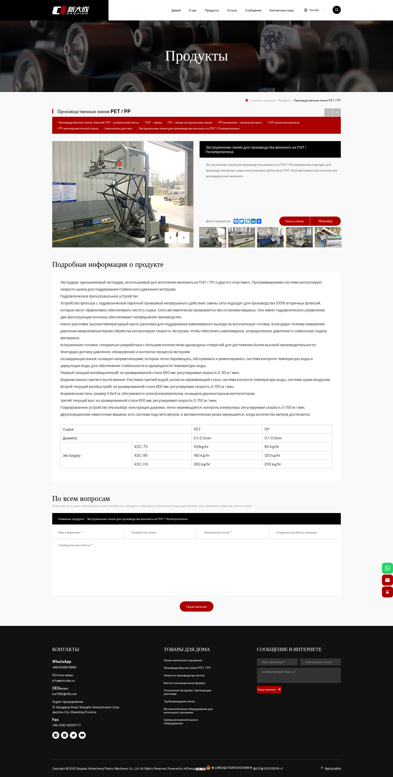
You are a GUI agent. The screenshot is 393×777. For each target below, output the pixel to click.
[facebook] (55, 735)
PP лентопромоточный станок (78, 128)
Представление (196, 606)
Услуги (232, 10)
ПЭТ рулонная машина (283, 122)
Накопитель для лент (119, 128)
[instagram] (64, 735)
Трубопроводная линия (179, 701)
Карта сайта (333, 768)
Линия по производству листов (184, 675)
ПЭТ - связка (153, 122)
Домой (176, 10)
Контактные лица (282, 10)
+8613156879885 (64, 667)
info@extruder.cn (63, 680)
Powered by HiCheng (181, 768)
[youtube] (82, 735)
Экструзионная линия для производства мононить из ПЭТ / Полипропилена (189, 128)
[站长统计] (200, 768)
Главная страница (262, 100)
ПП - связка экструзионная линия (190, 122)
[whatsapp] (387, 568)
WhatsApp (325, 221)
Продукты (212, 10)
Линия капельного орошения (183, 660)
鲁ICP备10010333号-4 (268, 768)
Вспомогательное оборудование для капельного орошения (188, 710)
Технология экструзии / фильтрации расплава (187, 691)
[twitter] (73, 735)
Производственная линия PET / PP (317, 100)
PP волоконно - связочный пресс (240, 122)
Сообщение (253, 10)
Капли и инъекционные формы (184, 683)
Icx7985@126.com (64, 694)
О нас (193, 10)
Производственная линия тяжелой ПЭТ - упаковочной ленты (98, 122)
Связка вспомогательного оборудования (181, 721)
